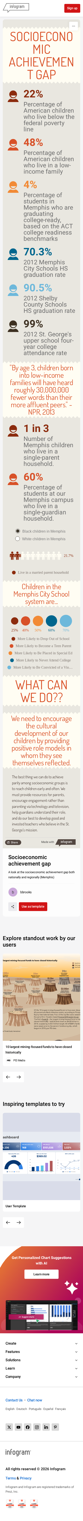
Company (13, 1376)
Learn (10, 1368)
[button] (41, 572)
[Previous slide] (8, 1077)
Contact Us (14, 1400)
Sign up (72, 8)
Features (13, 1351)
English (10, 1409)
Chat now (34, 1400)
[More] (73, 26)
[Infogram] (16, 8)
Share (14, 842)
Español (48, 1409)
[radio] (41, 531)
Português (35, 1409)
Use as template (33, 906)
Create (11, 1343)
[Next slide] (18, 1077)
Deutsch (21, 1409)
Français (60, 1409)
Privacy (26, 1478)
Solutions (13, 1360)
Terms (11, 1478)
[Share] (12, 906)
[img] (15, 555)
